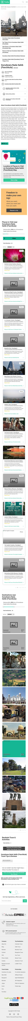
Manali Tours (18, 958)
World (2, 6)
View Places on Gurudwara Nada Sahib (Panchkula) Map (11, 47)
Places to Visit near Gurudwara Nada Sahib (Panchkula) (12, 51)
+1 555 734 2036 (14, 925)
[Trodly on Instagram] (14, 1013)
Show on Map (14, 180)
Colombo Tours (18, 944)
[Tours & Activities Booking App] (14, 1004)
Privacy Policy (18, 1017)
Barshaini (13, 6)
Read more (7, 270)
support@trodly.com (10, 924)
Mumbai (4, 980)
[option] (14, 23)
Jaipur (3, 983)
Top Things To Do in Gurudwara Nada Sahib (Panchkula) (13, 43)
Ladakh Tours (18, 963)
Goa (3, 989)
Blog (3, 946)
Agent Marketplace (19, 977)
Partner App (18, 986)
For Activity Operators (20, 972)
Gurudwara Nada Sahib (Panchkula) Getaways (13, 56)
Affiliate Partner (18, 975)
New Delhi (4, 975)
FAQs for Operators (19, 983)
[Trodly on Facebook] (9, 1013)
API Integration (18, 980)
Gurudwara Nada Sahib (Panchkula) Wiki (13, 83)
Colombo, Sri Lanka (6, 972)
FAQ (3, 955)
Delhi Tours (17, 946)
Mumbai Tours (18, 949)
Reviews (4, 949)
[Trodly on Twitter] (18, 1013)
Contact (3, 952)
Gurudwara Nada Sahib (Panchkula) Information (11, 38)
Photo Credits (5, 958)
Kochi (3, 986)
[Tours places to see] (5, 2)
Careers (3, 961)
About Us (4, 944)
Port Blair (4, 991)
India (5, 6)
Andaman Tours (19, 961)
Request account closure (6, 964)
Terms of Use (9, 1017)
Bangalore (4, 977)
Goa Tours (17, 955)
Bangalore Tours (19, 952)
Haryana (9, 6)
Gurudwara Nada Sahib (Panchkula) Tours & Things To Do (13, 60)
